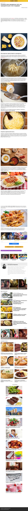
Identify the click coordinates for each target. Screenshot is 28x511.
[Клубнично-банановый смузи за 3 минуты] (14, 488)
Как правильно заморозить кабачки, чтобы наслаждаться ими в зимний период (20, 302)
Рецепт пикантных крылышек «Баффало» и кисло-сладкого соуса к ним (14, 449)
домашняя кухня (3, 250)
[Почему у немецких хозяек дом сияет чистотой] (14, 433)
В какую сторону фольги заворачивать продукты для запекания (13, 482)
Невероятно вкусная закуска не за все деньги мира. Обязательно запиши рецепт (20, 323)
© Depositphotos (2, 51)
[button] (1, 1)
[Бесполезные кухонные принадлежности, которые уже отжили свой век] (14, 455)
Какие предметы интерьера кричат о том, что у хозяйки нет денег (13, 471)
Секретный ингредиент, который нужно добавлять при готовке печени (21, 354)
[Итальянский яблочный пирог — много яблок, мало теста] (21, 361)
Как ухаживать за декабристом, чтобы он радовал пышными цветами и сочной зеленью (13, 427)
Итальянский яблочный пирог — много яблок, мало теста (21, 367)
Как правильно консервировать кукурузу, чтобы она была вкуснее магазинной (19, 309)
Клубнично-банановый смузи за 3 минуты (13, 492)
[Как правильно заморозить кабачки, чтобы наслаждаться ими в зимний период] (6, 302)
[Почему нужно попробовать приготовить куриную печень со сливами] (21, 374)
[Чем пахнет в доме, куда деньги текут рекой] (14, 390)
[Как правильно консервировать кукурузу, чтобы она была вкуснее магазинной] (6, 309)
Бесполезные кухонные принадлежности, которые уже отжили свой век (13, 460)
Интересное (14, 292)
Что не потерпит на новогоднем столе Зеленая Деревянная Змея (20, 294)
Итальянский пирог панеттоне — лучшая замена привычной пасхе (7, 353)
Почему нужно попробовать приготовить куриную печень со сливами (21, 381)
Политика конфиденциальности (5, 508)
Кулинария (5, 291)
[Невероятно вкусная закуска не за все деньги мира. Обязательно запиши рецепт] (6, 323)
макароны (12, 18)
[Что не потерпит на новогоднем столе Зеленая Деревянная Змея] (6, 295)
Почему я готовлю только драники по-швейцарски (5, 367)
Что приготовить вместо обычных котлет (13, 405)
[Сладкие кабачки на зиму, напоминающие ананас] (6, 316)
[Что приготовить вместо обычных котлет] (14, 401)
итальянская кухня (11, 250)
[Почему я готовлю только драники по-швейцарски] (7, 361)
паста (20, 250)
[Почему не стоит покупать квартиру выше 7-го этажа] (14, 411)
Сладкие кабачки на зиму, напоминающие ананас (19, 315)
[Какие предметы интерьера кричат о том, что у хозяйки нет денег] (14, 466)
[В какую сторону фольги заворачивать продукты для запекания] (14, 477)
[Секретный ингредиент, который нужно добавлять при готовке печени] (21, 347)
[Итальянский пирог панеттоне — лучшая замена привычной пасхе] (7, 347)
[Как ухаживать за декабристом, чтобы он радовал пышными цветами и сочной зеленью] (14, 422)
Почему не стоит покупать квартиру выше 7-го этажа (13, 416)
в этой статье (3, 57)
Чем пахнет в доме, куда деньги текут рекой (13, 395)
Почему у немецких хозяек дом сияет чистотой (13, 438)
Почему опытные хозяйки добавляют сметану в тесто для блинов (6, 381)
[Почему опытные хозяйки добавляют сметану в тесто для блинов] (7, 374)
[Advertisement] (14, 28)
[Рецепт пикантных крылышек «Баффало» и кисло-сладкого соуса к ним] (14, 444)
